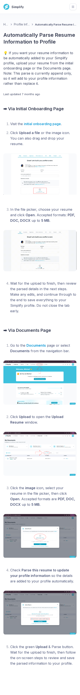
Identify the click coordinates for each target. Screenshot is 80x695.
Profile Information (22, 24)
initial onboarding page (42, 124)
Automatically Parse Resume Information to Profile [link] (56, 24)
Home (6, 24)
